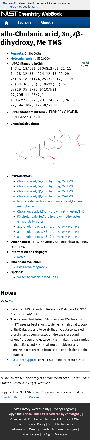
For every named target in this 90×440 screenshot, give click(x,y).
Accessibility (40, 409)
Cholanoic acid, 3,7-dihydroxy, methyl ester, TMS (51, 211)
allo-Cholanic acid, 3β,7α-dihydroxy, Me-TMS (48, 231)
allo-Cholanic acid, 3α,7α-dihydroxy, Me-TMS (48, 226)
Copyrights (15, 414)
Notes (21, 257)
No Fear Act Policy (57, 419)
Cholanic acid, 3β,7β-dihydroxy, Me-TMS (45, 191)
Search (23, 22)
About (46, 22)
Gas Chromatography (32, 267)
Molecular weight (23, 58)
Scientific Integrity (60, 424)
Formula (16, 53)
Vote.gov (61, 434)
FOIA (75, 419)
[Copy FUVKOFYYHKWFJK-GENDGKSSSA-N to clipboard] (38, 117)
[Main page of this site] (6, 22)
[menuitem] (6, 22)
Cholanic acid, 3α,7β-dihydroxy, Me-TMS (45, 186)
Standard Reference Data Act (20, 397)
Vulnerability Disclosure (26, 419)
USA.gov (47, 434)
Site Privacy (22, 409)
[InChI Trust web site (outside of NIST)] (85, 66)
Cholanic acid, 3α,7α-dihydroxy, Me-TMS (45, 181)
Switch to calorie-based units (37, 277)
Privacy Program (63, 409)
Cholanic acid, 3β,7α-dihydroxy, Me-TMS (45, 196)
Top (11, 301)
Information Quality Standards (32, 429)
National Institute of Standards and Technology (9, 14)
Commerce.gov (66, 429)
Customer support (23, 360)
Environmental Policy (30, 424)
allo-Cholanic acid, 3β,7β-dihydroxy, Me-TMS (48, 236)
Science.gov (31, 434)
